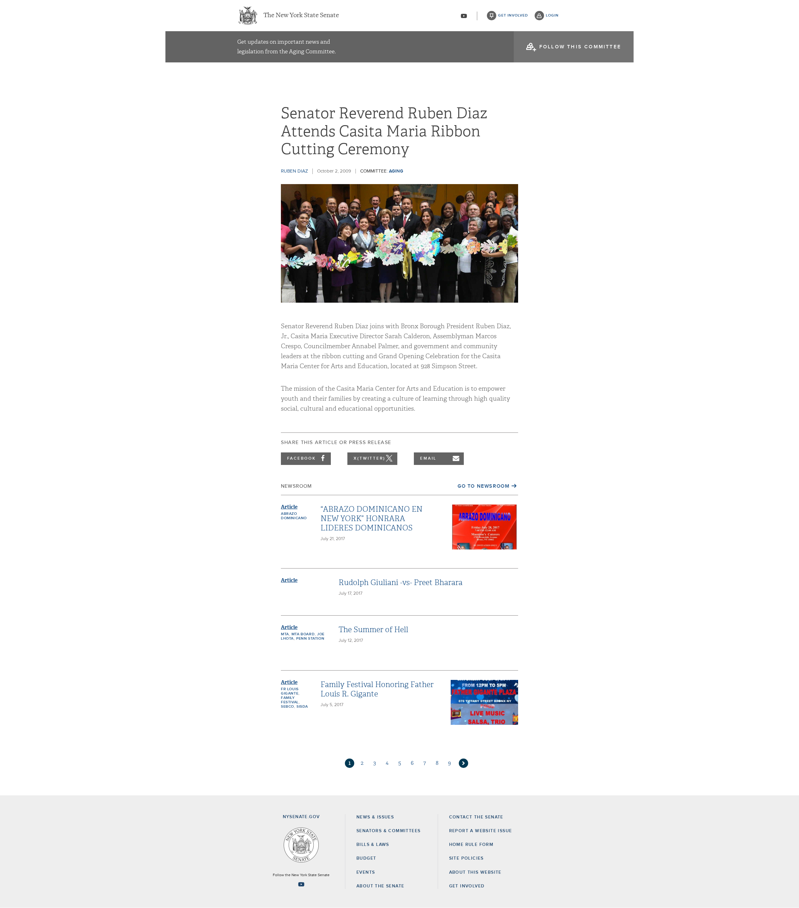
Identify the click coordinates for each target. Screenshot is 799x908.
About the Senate (380, 886)
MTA (285, 634)
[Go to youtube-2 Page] (301, 884)
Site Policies (466, 858)
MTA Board (303, 634)
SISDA (302, 707)
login (552, 15)
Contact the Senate (476, 817)
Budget (366, 858)
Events (365, 872)
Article (289, 507)
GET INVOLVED (467, 886)
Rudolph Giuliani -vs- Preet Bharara (401, 582)
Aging (396, 171)
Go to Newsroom (483, 486)
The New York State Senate (301, 15)
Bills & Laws (372, 844)
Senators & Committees (388, 831)
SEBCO (287, 707)
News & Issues (375, 817)
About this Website (475, 872)
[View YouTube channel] (464, 16)
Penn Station (310, 639)
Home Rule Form (471, 844)
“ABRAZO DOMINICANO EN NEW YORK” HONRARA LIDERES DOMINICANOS (372, 519)
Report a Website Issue (480, 831)
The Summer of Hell (373, 629)
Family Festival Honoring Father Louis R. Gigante (377, 689)
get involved (513, 15)
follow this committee (580, 46)
